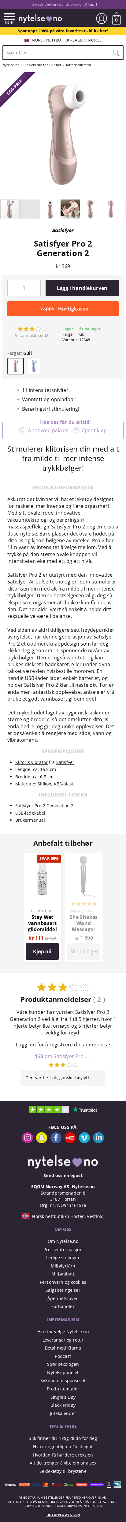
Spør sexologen (63, 1364)
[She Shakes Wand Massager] (84, 856)
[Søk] (116, 52)
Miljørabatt (63, 1274)
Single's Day (63, 1397)
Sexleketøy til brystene (62, 1471)
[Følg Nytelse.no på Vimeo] (84, 1141)
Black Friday (63, 1405)
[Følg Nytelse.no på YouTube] (70, 1141)
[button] (5, 135)
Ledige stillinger (63, 1257)
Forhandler (62, 1306)
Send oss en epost (62, 1175)
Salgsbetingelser (63, 1290)
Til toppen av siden (63, 1515)
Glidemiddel (42, 910)
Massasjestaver (84, 910)
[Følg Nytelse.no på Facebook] (55, 1141)
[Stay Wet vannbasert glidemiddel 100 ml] (42, 856)
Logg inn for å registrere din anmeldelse (63, 1044)
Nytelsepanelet (63, 1372)
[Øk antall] (34, 288)
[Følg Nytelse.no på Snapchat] (41, 1141)
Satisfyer (65, 762)
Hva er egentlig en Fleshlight (63, 1446)
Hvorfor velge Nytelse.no (62, 1331)
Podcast (63, 1356)
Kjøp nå (42, 951)
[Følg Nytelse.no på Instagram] (27, 1141)
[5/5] (84, 904)
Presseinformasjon (62, 1249)
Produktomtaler (63, 1389)
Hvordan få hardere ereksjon (63, 1455)
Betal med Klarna (63, 1348)
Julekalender (63, 1413)
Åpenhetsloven (63, 1298)
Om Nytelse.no (63, 1241)
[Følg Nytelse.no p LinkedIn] (98, 1141)
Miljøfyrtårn (63, 1266)
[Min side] (101, 18)
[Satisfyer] (63, 235)
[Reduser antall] (13, 288)
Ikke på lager (83, 951)
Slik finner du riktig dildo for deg (63, 1438)
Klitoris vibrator (31, 762)
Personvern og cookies (63, 1282)
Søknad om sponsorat (63, 1380)
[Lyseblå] (34, 366)
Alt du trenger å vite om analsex (63, 1463)
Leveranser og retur (63, 1340)
